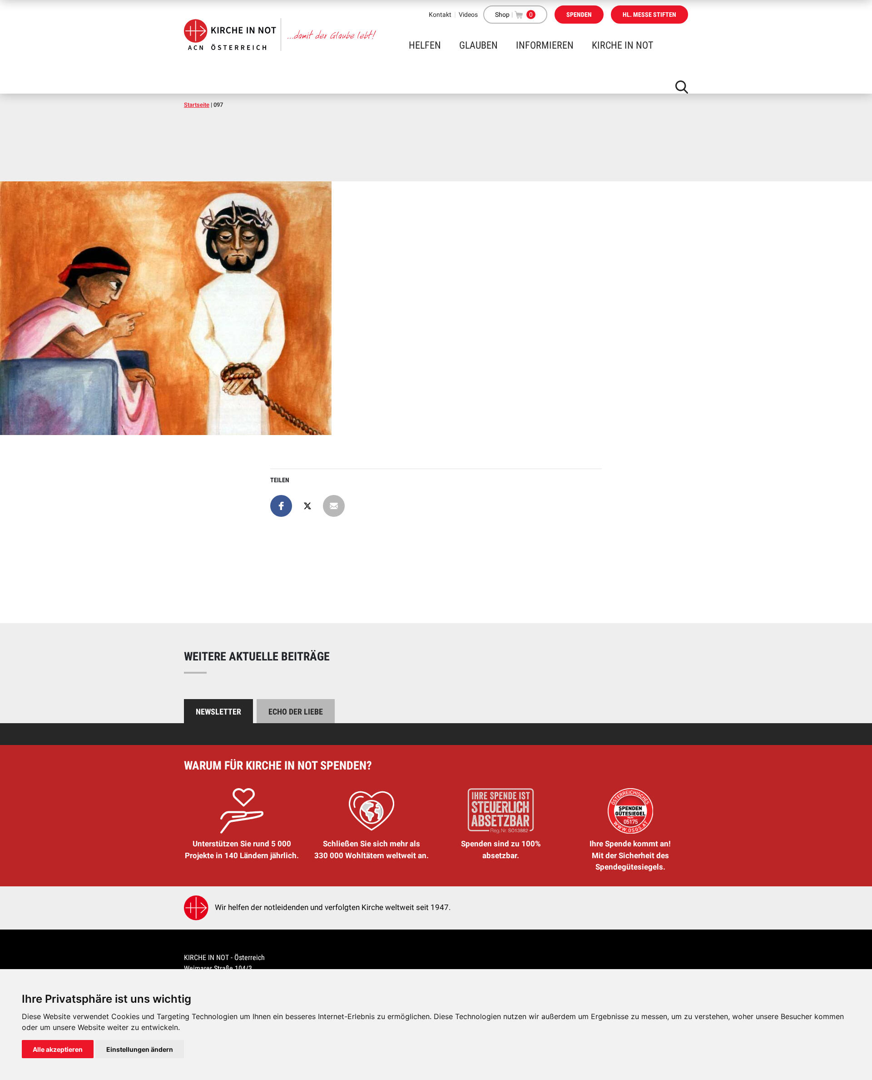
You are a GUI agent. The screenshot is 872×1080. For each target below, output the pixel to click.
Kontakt (440, 14)
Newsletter (218, 711)
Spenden (579, 14)
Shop (502, 14)
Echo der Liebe (295, 711)
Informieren (545, 45)
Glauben (478, 45)
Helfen (425, 45)
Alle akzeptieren (58, 1049)
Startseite (196, 104)
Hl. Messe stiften (649, 14)
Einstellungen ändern (139, 1049)
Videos (468, 14)
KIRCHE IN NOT (622, 45)
